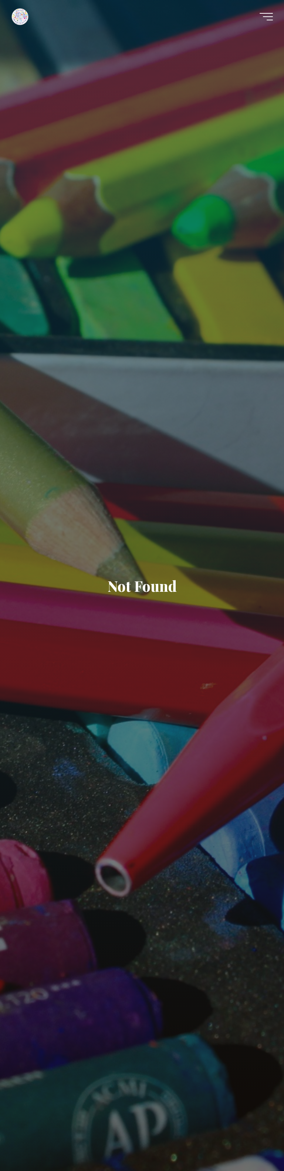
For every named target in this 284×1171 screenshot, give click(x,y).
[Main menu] (266, 16)
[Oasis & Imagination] (20, 16)
